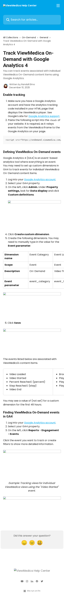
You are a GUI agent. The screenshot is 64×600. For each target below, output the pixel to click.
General (44, 37)
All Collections (10, 37)
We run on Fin (33, 590)
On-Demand (29, 37)
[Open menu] (58, 5)
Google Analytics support (43, 116)
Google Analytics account (40, 179)
